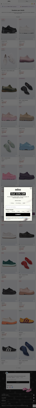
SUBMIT (18, 214)
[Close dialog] (31, 188)
